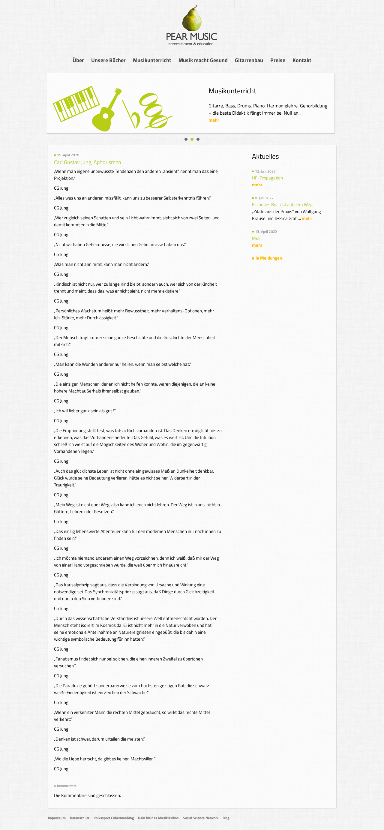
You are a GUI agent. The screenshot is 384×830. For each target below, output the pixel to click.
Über (78, 60)
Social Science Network (200, 818)
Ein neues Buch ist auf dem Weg (282, 204)
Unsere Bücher (108, 60)
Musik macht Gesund (203, 60)
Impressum (57, 818)
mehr (213, 120)
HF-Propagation (267, 177)
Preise (277, 60)
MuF (256, 238)
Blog (226, 818)
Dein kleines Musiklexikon (158, 818)
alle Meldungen (267, 257)
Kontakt (301, 60)
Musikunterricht (152, 60)
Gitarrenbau (249, 60)
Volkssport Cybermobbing (114, 818)
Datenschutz (79, 818)
